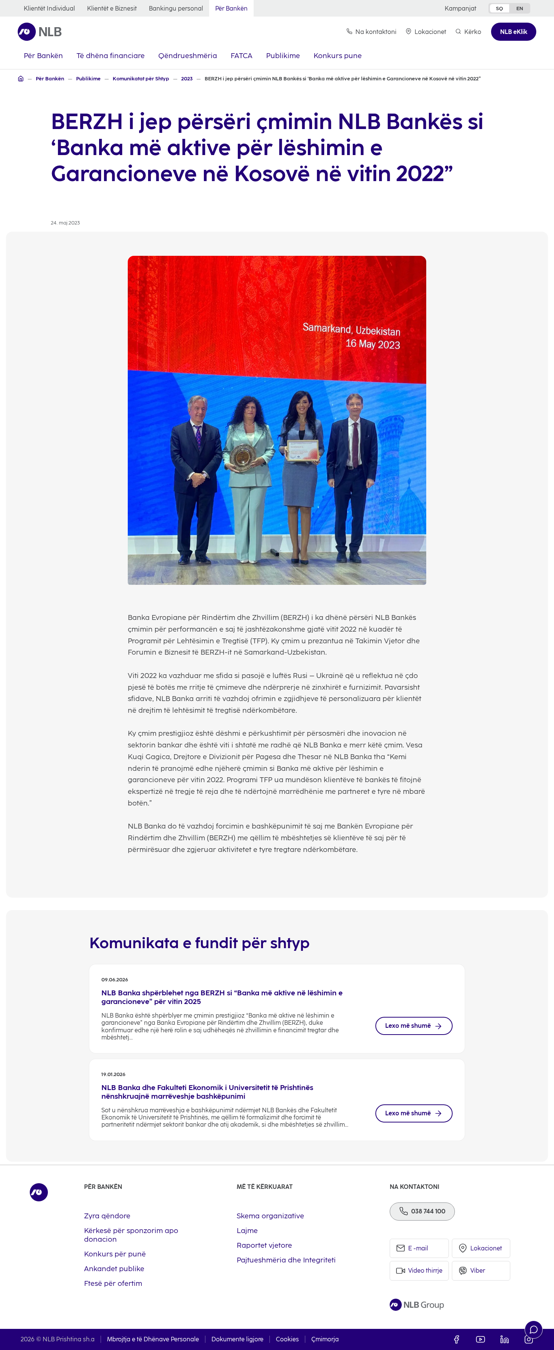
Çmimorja (325, 1339)
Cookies (287, 1339)
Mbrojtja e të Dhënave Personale (153, 1339)
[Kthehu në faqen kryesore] (40, 32)
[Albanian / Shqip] (21, 78)
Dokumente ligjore (237, 1339)
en (519, 8)
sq (499, 8)
